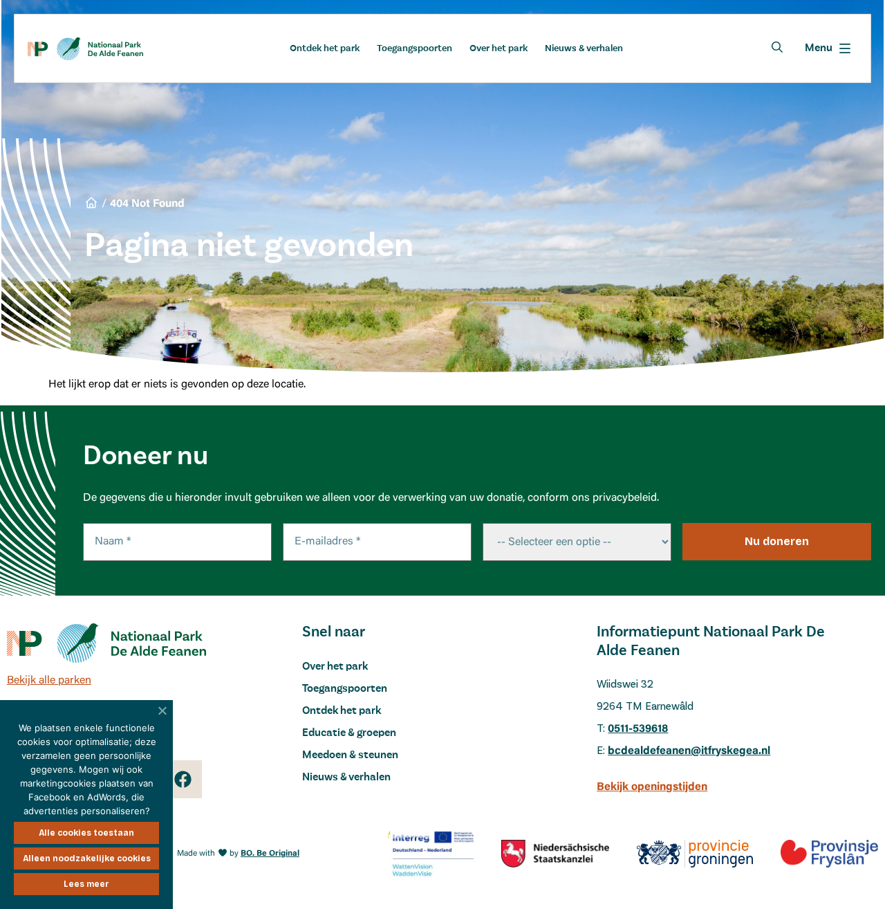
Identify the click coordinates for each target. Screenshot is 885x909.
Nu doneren (777, 541)
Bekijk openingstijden (652, 787)
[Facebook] (183, 779)
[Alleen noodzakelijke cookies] (162, 710)
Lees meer (86, 884)
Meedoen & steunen (350, 755)
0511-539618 (638, 729)
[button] (827, 48)
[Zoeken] (777, 47)
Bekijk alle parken (49, 680)
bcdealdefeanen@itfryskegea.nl (689, 751)
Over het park (498, 48)
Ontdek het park (325, 48)
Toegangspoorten (414, 48)
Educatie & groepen (349, 733)
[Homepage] (85, 48)
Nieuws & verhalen (584, 48)
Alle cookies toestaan (86, 833)
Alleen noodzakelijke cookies (87, 858)
